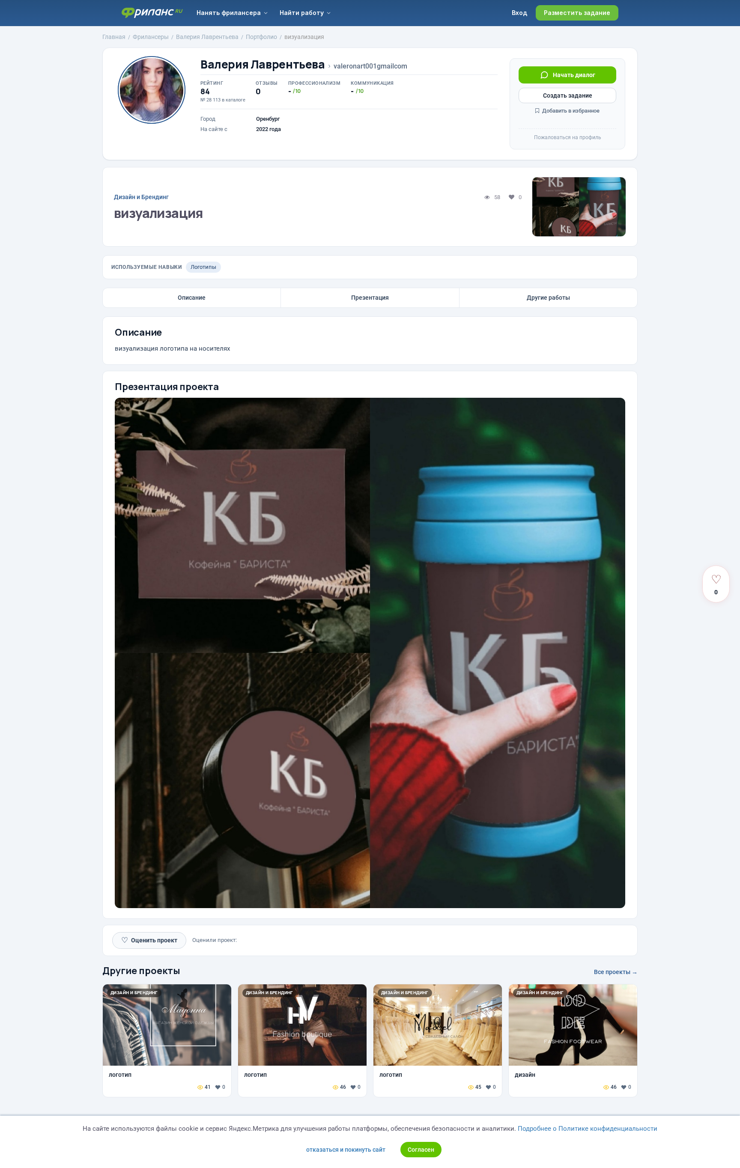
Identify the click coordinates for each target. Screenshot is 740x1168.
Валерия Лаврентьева (262, 64)
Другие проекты (141, 970)
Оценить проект (149, 940)
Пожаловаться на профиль (567, 137)
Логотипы (203, 267)
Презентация (370, 297)
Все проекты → (616, 971)
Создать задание (567, 95)
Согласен (421, 1149)
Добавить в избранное (570, 110)
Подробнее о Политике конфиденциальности (587, 1128)
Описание (192, 297)
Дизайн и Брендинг (141, 197)
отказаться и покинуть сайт (345, 1149)
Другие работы (548, 297)
